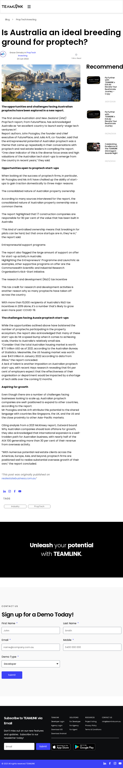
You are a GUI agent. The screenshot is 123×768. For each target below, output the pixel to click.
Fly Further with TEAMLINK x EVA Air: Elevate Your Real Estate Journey (111, 119)
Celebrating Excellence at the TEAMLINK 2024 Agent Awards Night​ (111, 149)
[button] (29, 7)
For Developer (75, 721)
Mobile (67, 640)
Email (5, 640)
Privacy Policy (91, 725)
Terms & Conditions (93, 729)
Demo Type (9, 657)
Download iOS (57, 729)
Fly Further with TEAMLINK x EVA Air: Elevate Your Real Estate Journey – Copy (111, 85)
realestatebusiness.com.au (19, 478)
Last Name (70, 623)
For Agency (74, 725)
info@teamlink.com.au (111, 721)
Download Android (58, 733)
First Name (9, 623)
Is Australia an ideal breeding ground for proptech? (61, 37)
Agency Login (56, 725)
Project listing (91, 721)
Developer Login (57, 721)
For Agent (73, 729)
